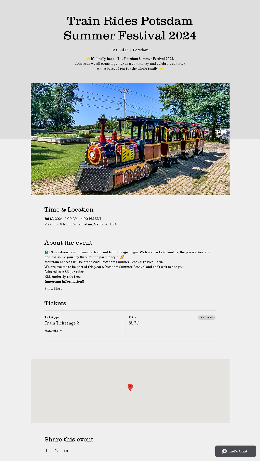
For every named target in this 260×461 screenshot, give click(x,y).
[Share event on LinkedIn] (66, 450)
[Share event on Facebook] (46, 450)
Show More (53, 288)
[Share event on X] (56, 450)
